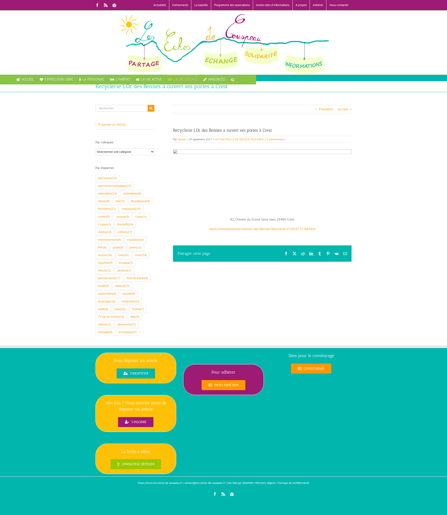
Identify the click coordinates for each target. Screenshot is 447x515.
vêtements (126, 324)
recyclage (106, 301)
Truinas (138, 309)
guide (118, 247)
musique (126, 262)
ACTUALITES (222, 139)
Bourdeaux (140, 201)
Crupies (104, 224)
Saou (120, 309)
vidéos (104, 324)
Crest (141, 216)
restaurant (130, 301)
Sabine (182, 139)
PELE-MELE (257, 139)
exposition (135, 239)
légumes (105, 262)
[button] (232, 79)
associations (132, 193)
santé (103, 309)
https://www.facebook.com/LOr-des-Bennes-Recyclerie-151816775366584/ (262, 229)
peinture (124, 270)
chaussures (131, 209)
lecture (105, 255)
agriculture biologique (114, 185)
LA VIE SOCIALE (240, 139)
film (102, 247)
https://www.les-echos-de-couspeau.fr (160, 483)
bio (120, 201)
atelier (104, 201)
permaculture (109, 278)
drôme (105, 232)
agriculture (107, 178)
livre (123, 255)
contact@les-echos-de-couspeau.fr (204, 483)
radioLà (122, 286)
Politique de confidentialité (293, 483)
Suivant (343, 109)
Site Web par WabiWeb (240, 483)
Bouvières (107, 209)
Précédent (326, 109)
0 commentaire (275, 139)
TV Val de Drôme (111, 316)
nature (104, 270)
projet (103, 286)
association (107, 193)
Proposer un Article (112, 124)
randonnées (107, 293)
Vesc (134, 316)
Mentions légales (265, 483)
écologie (105, 332)
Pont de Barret (137, 278)
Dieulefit (125, 224)
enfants (125, 232)
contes (104, 216)
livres (141, 255)
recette (128, 293)
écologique (128, 332)
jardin (135, 247)
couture (122, 216)
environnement (109, 239)
